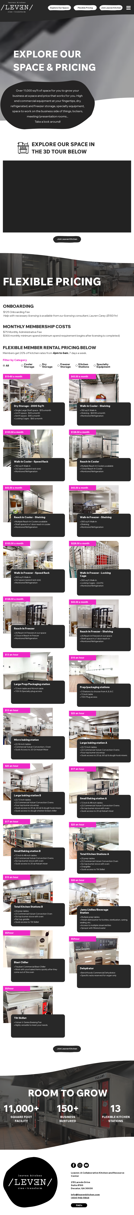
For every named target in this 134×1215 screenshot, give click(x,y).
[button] (128, 8)
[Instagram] (79, 1165)
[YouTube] (86, 1165)
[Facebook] (73, 1165)
